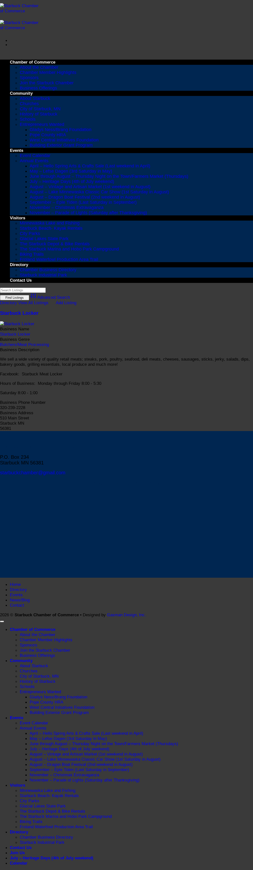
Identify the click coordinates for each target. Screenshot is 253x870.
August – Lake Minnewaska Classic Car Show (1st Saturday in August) (99, 191)
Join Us (17, 852)
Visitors (17, 217)
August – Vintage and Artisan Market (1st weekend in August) (90, 186)
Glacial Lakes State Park (44, 238)
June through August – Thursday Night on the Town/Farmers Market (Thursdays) (109, 176)
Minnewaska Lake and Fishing (50, 223)
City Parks (30, 233)
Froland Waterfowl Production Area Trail (59, 259)
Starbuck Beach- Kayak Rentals (51, 228)
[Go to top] (2, 621)
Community (21, 93)
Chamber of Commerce (32, 62)
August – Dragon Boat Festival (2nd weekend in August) (85, 197)
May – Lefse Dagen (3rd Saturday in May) (71, 171)
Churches (29, 103)
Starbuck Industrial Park (43, 275)
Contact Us (21, 280)
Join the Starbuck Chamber (47, 82)
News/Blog (20, 599)
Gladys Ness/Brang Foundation (60, 129)
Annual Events (34, 160)
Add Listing (66, 302)
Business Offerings (38, 88)
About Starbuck (35, 98)
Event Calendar (35, 155)
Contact (17, 605)
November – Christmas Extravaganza (67, 207)
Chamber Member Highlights (48, 72)
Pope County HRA (48, 134)
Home (15, 584)
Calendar (18, 863)
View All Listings (33, 302)
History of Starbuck (38, 114)
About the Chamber (39, 67)
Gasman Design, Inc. (126, 614)
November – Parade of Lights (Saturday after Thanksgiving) (88, 212)
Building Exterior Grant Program (61, 145)
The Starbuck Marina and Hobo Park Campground (69, 249)
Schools (28, 119)
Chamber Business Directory (48, 269)
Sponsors (29, 77)
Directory (19, 264)
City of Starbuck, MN (40, 108)
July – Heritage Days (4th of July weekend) (72, 181)
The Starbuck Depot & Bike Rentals (55, 243)
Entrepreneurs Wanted (42, 124)
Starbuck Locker (19, 313)
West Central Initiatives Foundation (64, 139)
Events (16, 150)
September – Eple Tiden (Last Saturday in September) (83, 202)
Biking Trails (32, 254)
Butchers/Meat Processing (24, 344)
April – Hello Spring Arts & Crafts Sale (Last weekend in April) (90, 165)
